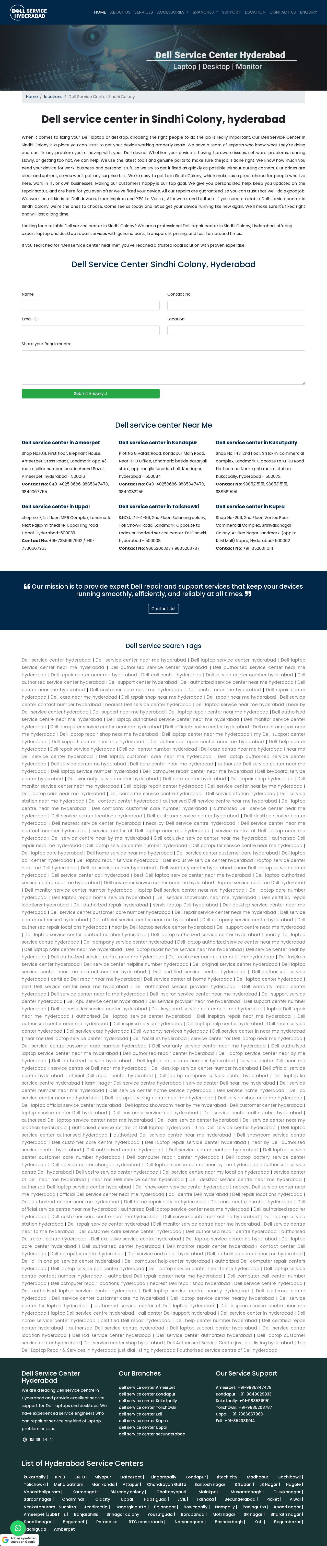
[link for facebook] (32, 1440)
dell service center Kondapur (147, 1394)
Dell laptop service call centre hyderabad (97, 1269)
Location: (176, 319)
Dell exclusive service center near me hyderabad (210, 838)
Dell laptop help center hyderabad (224, 1024)
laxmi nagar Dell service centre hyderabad (133, 1083)
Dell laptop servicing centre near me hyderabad (159, 1098)
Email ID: (30, 319)
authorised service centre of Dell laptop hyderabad (131, 1128)
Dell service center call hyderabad (90, 875)
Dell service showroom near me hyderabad (206, 897)
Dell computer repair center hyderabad (173, 1157)
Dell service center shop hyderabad (123, 1343)
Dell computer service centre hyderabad (156, 794)
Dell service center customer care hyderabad (227, 853)
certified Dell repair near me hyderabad (95, 979)
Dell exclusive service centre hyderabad (136, 1239)
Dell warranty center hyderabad (196, 868)
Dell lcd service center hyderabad (111, 1335)
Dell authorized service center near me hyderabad (238, 682)
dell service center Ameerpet (147, 1387)
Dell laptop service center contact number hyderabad (85, 935)
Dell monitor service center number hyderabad (78, 890)
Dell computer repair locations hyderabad (98, 1283)
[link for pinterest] (25, 1440)
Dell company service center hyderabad (128, 942)
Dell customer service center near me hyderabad (158, 883)
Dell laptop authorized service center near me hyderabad (240, 942)
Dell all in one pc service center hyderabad (72, 1261)
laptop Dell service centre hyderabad (92, 1313)
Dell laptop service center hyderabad (234, 660)
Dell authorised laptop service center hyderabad (80, 1291)
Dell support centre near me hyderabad (260, 927)
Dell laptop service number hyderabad (95, 771)
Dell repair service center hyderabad (108, 1224)
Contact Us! (163, 609)
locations (53, 97)
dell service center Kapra (143, 1420)
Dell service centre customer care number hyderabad (85, 1046)
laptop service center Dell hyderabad (65, 1113)
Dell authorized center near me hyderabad (71, 1202)
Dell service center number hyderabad (250, 675)
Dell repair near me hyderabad (242, 697)
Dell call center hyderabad (172, 675)
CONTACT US (283, 12)
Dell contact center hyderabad (124, 801)
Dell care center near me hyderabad (172, 764)
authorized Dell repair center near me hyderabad (165, 1276)
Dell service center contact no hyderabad (211, 1217)
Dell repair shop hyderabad (262, 779)
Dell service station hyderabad (241, 794)
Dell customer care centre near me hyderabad (105, 1217)
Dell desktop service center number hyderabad (205, 1068)
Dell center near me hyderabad (225, 690)
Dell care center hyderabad (195, 779)
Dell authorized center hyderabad (121, 1246)
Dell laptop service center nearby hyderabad (222, 1298)
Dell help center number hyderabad (216, 1320)
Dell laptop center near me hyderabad (206, 734)
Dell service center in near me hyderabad (258, 1031)
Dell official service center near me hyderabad (145, 920)
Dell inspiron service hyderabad (147, 1024)
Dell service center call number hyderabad (253, 1113)
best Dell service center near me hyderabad (76, 986)
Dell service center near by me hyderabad (255, 786)
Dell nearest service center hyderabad (96, 823)
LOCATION (255, 12)
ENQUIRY (308, 12)
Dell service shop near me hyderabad (260, 1098)
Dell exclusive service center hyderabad (208, 860)
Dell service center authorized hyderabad (204, 1335)
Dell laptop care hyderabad (53, 853)
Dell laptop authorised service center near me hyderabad (174, 719)
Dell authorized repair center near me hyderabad (207, 742)
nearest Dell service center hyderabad (149, 704)
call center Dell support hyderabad (177, 1313)
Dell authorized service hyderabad (91, 1061)
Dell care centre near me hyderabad (242, 749)
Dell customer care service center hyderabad (130, 1231)
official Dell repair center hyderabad (111, 1076)
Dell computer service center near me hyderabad (106, 727)
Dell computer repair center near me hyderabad (199, 771)
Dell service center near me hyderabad (142, 660)
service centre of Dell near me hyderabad (99, 1068)
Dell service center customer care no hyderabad (108, 1298)
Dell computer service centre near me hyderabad (247, 845)
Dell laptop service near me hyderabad (241, 704)
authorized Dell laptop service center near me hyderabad (185, 1209)
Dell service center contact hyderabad (213, 1150)
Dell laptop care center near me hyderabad (73, 949)
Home (32, 97)
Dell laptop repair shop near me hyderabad (109, 734)
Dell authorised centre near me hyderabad (255, 1254)
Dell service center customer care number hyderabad (110, 912)
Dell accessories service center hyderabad (99, 1009)
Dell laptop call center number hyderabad (186, 1061)
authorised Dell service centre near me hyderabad (220, 801)
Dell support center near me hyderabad (99, 742)
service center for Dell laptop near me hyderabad (247, 1038)
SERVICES (143, 12)
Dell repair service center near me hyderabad (225, 912)
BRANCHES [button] (204, 12)
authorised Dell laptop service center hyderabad (133, 1016)
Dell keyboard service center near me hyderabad (207, 1009)
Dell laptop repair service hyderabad (117, 860)
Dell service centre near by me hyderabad (100, 838)
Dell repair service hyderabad (83, 749)
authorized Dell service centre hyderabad (117, 1328)
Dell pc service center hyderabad (118, 868)
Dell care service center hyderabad (198, 1120)
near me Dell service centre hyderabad (137, 1179)
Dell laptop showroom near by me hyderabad (175, 1105)
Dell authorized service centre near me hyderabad (107, 957)
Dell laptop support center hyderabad (213, 1328)
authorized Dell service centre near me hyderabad (172, 1135)
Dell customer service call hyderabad (155, 1113)
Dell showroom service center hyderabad (182, 1187)
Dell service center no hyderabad (89, 764)
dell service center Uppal (143, 1427)
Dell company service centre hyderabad (248, 920)
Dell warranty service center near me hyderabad (209, 1046)
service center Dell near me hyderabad (230, 1083)
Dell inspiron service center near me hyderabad (203, 994)
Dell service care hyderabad (98, 1031)
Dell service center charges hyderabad (96, 1165)
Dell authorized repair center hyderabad (168, 1053)
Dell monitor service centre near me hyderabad (207, 1224)
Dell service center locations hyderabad (97, 816)
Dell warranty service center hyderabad (114, 779)
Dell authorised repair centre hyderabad (231, 1231)
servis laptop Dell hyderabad (185, 905)
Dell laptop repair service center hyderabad (195, 1142)
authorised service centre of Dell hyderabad (228, 1350)
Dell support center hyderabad (143, 682)
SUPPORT (231, 12)
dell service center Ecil (140, 1414)
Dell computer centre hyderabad (87, 1254)
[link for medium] (38, 1440)
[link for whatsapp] (51, 1440)
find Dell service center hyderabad (236, 1128)
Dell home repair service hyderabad (164, 1202)
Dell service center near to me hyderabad (98, 994)
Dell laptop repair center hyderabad (164, 786)
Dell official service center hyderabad (207, 727)
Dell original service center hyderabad (235, 964)
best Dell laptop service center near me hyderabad (192, 875)
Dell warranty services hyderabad (171, 1031)
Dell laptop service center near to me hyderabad (204, 1269)
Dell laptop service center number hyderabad (136, 845)
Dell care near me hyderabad (85, 697)
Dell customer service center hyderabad (193, 816)
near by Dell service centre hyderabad (191, 823)
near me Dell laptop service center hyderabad (76, 1038)
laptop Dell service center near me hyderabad (191, 890)
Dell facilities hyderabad (159, 1038)
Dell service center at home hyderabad (188, 979)
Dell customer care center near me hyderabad (221, 957)
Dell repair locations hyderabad (267, 1194)
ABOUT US (120, 12)
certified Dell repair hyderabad (135, 1320)
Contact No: (179, 294)
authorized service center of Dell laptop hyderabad (154, 1306)
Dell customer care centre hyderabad (96, 1142)
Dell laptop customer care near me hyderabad (156, 756)
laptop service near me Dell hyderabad (261, 883)
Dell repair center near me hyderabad (94, 675)
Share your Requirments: (46, 344)
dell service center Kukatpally (148, 1400)
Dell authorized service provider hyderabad (185, 986)
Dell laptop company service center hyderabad (213, 1076)
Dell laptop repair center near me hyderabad (219, 712)
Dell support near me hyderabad (129, 712)
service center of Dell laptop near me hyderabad (151, 831)
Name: (28, 294)
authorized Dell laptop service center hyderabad (77, 1187)
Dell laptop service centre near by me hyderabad (202, 1165)
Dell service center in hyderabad (257, 1313)
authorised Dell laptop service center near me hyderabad (88, 1120)
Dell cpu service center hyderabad (105, 1001)
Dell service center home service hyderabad (160, 1090)
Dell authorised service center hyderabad (160, 667)
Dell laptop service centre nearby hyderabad (196, 1291)
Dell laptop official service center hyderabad (72, 1105)
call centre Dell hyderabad (198, 1194)
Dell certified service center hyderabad (199, 972)
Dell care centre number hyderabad (251, 1202)
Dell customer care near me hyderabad (137, 690)
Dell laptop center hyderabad (269, 979)
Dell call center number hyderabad (158, 749)
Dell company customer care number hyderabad (150, 808)
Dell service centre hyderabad (268, 1283)
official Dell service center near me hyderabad (112, 1194)
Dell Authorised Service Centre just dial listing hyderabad (230, 1343)
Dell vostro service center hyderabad (117, 1172)
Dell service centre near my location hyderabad (216, 1172)
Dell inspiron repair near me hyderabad (244, 1016)
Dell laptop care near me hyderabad (64, 794)
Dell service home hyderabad (250, 1090)
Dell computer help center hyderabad (167, 1261)
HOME (101, 12)
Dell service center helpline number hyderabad (136, 964)
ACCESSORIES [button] (171, 12)
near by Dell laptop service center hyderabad (162, 927)
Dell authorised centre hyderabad (125, 1150)
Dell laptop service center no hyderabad (231, 1239)
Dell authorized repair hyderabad (111, 905)
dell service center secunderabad (152, 1434)
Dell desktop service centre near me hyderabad (245, 1179)
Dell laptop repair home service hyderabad (101, 897)
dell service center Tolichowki (147, 1407)
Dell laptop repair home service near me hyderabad (184, 949)
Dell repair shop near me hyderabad (162, 697)
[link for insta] (45, 1440)
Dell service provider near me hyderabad (194, 1001)
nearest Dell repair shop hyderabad (189, 1283)
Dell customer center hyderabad (266, 1105)
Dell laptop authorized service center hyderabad (205, 935)
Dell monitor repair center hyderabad (210, 1246)
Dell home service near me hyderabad (130, 853)
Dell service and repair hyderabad (165, 1254)
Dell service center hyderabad (57, 660)
